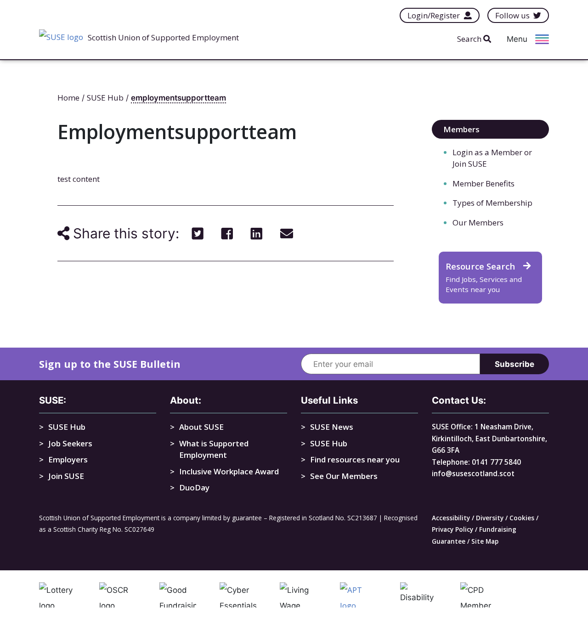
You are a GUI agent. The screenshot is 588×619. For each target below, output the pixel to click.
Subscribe (514, 364)
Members (461, 129)
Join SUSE (66, 476)
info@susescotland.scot (473, 473)
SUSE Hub (66, 427)
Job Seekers (70, 443)
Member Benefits (483, 183)
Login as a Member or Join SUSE (492, 158)
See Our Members (344, 476)
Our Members (477, 222)
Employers (68, 459)
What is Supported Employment (214, 449)
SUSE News (331, 427)
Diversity (489, 517)
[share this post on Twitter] (198, 233)
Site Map (484, 541)
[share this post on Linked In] (257, 233)
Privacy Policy (452, 529)
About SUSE (201, 427)
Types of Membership (492, 202)
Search (470, 39)
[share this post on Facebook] (227, 233)
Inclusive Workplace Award (229, 471)
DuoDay (194, 487)
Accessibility (451, 517)
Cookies (521, 517)
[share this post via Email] (286, 233)
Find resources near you (355, 459)
